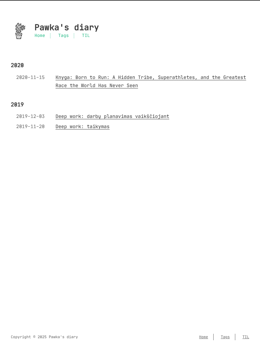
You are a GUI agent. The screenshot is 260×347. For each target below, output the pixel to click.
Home (40, 35)
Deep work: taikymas (83, 126)
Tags (63, 35)
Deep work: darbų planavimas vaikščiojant (112, 116)
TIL (86, 35)
